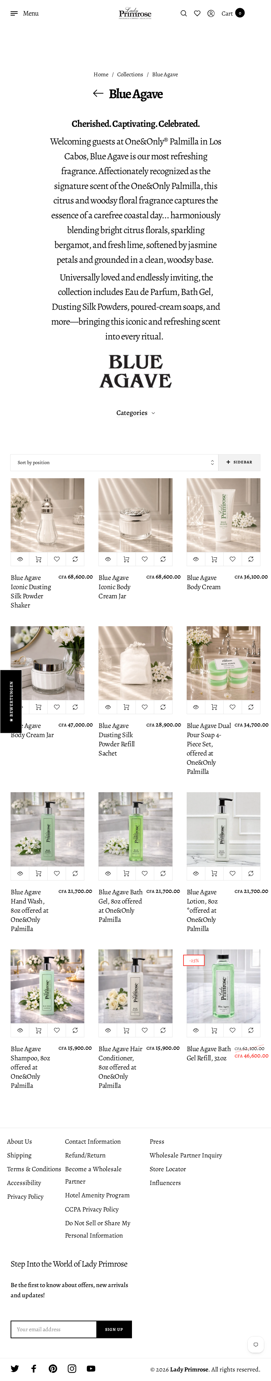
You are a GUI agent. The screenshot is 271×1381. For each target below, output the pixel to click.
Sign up (114, 1329)
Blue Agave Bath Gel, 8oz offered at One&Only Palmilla (120, 906)
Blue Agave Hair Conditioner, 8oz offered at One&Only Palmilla (120, 1067)
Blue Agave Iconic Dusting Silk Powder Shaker (31, 591)
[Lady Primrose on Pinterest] (53, 1368)
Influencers (165, 1182)
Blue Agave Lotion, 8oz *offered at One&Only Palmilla (202, 910)
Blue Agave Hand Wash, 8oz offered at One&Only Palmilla (29, 910)
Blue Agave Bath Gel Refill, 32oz (209, 1053)
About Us (19, 1141)
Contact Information (93, 1141)
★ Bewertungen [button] (11, 701)
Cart (231, 13)
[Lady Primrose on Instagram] (72, 1368)
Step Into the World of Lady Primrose (69, 1263)
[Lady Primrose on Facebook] (34, 1368)
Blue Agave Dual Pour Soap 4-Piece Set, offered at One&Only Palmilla (209, 748)
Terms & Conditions (34, 1169)
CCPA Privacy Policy (92, 1209)
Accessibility (24, 1182)
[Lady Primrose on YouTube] (91, 1368)
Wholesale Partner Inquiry (186, 1155)
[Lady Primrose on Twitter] (15, 1368)
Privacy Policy (25, 1196)
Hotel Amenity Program (97, 1195)
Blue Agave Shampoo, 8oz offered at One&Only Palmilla (30, 1067)
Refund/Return (85, 1155)
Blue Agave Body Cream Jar (32, 730)
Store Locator (168, 1169)
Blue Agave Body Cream (204, 582)
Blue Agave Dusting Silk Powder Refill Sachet (116, 739)
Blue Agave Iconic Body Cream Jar (114, 587)
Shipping (19, 1155)
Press (157, 1141)
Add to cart (38, 559)
